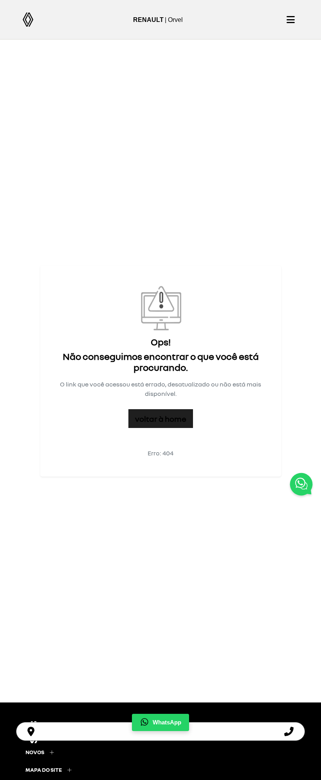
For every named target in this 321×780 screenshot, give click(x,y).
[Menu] (290, 19)
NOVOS (34, 752)
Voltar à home (160, 418)
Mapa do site (43, 769)
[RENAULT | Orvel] (28, 20)
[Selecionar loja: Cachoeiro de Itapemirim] (31, 731)
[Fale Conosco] (301, 485)
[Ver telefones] (289, 731)
